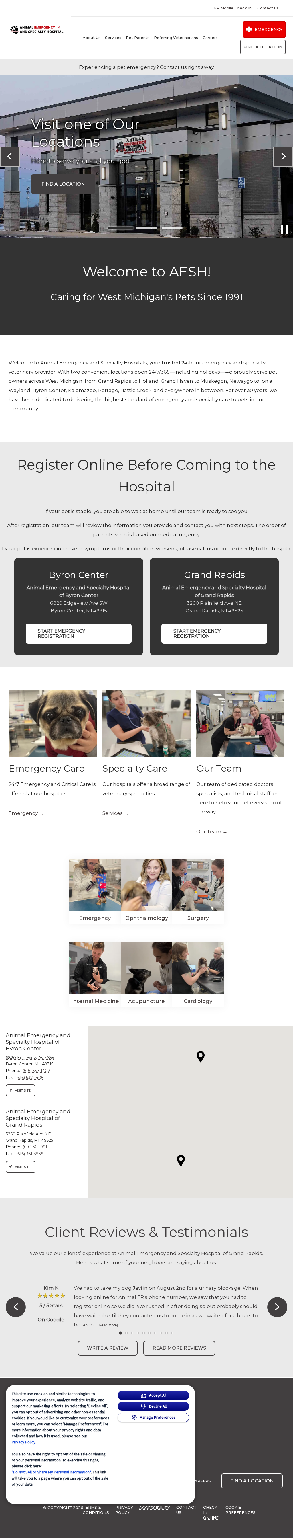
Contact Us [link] (268, 8)
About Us (91, 37)
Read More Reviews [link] (179, 1348)
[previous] (10, 157)
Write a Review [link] (107, 1348)
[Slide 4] (138, 1333)
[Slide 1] (120, 228)
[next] (283, 157)
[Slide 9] (166, 1333)
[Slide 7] (155, 1333)
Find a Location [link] (262, 47)
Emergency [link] (268, 29)
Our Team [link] (208, 831)
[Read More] (108, 1325)
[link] (37, 29)
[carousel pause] (284, 229)
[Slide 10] (172, 1333)
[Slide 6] (149, 1333)
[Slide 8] (161, 1333)
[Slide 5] (143, 1333)
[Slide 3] (172, 228)
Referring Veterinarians (176, 37)
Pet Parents (137, 37)
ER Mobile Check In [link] (233, 8)
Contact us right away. (187, 67)
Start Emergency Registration (61, 633)
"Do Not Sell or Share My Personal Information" (51, 1472)
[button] (180, 1160)
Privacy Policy (23, 1442)
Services (113, 37)
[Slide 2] (146, 228)
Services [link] (112, 813)
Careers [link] (210, 37)
